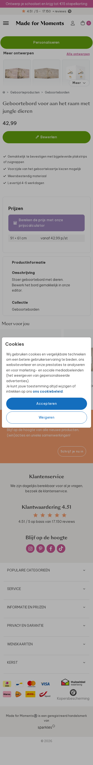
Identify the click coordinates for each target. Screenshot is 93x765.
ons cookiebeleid (48, 391)
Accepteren (46, 403)
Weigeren (47, 417)
